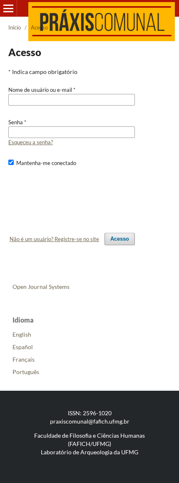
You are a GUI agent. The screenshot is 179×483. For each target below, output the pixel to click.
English (21, 334)
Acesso (119, 239)
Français (23, 359)
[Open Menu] (8, 8)
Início (14, 27)
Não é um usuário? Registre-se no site (54, 239)
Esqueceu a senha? (30, 142)
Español (22, 346)
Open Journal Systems (41, 286)
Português (25, 371)
